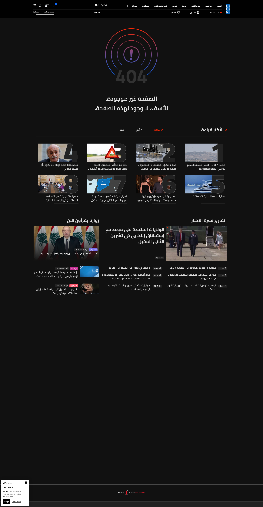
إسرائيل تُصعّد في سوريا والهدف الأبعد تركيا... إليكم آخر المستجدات (127, 287)
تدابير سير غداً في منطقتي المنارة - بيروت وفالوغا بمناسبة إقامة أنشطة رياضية (108, 167)
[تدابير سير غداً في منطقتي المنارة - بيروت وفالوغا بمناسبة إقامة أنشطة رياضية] (107, 157)
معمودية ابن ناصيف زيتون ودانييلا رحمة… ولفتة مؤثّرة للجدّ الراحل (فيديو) (156, 198)
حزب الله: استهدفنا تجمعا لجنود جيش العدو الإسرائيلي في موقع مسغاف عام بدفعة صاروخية (56, 274)
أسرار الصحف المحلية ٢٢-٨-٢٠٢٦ (208, 196)
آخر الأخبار (208, 5)
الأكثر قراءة (212, 130)
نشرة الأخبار (195, 5)
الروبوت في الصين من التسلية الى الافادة (130, 268)
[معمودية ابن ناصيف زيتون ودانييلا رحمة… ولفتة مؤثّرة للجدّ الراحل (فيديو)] (156, 188)
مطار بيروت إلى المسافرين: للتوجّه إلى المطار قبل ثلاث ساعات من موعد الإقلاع (157, 167)
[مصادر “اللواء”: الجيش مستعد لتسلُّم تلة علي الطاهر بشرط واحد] (205, 157)
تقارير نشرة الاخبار (208, 220)
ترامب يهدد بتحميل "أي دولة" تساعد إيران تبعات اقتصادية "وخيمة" (57, 291)
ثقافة (174, 5)
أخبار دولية (73, 285)
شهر (121, 130)
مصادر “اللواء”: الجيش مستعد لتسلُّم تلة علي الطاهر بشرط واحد (206, 167)
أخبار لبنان (145, 5)
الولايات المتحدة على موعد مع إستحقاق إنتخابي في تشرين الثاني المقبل (134, 235)
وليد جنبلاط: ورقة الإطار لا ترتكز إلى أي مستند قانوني (59, 167)
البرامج (173, 12)
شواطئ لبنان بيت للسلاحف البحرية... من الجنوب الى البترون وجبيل (192, 277)
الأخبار (219, 5)
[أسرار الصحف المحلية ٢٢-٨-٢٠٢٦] (205, 188)
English (97, 12)
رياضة (184, 5)
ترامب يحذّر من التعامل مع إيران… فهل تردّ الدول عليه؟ (191, 287)
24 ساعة (158, 130)
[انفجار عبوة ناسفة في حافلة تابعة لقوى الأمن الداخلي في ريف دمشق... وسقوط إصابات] (107, 188)
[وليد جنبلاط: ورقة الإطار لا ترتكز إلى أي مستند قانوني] (58, 157)
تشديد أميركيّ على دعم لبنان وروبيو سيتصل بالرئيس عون (69, 254)
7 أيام (139, 130)
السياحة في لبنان (160, 5)
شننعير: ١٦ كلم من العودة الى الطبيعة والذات (193, 268)
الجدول (193, 12)
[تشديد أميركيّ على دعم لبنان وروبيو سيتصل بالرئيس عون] (66, 243)
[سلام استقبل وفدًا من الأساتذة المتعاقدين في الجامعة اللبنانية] (58, 188)
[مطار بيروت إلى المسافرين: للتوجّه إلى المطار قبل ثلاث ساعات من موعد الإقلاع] (156, 157)
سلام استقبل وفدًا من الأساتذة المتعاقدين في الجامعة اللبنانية (62, 198)
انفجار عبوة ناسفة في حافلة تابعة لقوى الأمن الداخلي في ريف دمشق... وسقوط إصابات (108, 198)
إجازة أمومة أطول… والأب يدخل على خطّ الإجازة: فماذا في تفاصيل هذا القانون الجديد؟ (126, 277)
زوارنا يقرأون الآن (83, 220)
